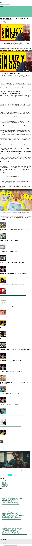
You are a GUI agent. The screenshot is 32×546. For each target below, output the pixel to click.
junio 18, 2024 (4, 21)
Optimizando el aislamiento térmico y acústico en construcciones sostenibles (12, 498)
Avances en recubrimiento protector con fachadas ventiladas (10, 507)
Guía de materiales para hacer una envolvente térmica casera (10, 525)
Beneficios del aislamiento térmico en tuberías (8, 500)
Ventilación (3, 13)
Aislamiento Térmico (5, 22)
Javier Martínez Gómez (4, 445)
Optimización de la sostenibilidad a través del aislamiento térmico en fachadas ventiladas (14, 534)
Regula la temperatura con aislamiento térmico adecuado (10, 493)
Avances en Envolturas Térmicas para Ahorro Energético (9, 509)
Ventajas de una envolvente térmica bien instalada (9, 510)
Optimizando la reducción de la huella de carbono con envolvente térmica (12, 506)
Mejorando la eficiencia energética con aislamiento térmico (10, 492)
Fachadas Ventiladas (5, 484)
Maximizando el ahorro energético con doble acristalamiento (10, 504)
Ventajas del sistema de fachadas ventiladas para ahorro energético (11, 533)
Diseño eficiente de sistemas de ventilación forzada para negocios (11, 536)
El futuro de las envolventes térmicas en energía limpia (9, 530)
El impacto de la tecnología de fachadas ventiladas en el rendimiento (11, 529)
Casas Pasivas (4, 482)
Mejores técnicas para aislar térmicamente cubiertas (9, 494)
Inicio (2, 8)
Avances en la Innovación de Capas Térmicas (8, 505)
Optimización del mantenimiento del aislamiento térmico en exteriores (11, 495)
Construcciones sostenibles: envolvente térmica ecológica (10, 535)
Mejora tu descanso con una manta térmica (8, 524)
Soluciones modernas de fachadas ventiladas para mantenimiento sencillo (12, 528)
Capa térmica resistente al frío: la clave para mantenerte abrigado (11, 503)
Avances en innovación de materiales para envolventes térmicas (10, 502)
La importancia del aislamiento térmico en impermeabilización (10, 501)
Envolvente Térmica (4, 483)
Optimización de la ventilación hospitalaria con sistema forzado (10, 521)
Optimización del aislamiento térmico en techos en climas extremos (11, 508)
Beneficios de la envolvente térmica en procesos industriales (10, 531)
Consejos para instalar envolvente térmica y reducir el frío (10, 532)
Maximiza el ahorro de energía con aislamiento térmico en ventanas (11, 523)
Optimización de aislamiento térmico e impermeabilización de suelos (11, 519)
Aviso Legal (3, 542)
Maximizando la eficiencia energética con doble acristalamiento (10, 513)
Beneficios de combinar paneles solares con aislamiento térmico (11, 512)
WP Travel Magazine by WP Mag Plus (12, 545)
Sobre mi (3, 14)
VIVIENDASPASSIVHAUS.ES (5, 4)
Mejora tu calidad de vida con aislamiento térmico (9, 497)
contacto (3, 15)
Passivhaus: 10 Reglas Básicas (6, 491)
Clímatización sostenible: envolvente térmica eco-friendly (9, 518)
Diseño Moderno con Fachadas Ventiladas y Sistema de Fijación (11, 520)
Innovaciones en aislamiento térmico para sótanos (9, 511)
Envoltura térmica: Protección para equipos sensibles (9, 522)
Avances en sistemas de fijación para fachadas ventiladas (10, 527)
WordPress (5, 545)
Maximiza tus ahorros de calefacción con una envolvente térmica (11, 514)
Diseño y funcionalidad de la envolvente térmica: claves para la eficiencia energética (13, 515)
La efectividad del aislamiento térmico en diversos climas (10, 499)
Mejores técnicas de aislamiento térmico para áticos (9, 526)
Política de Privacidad (5, 541)
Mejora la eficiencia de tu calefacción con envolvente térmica (10, 537)
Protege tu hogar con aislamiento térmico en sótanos (9, 516)
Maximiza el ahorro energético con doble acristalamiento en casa (11, 496)
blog (2, 481)
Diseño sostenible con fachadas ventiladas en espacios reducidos (11, 517)
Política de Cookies (4, 543)
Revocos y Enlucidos (5, 12)
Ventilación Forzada (4, 486)
